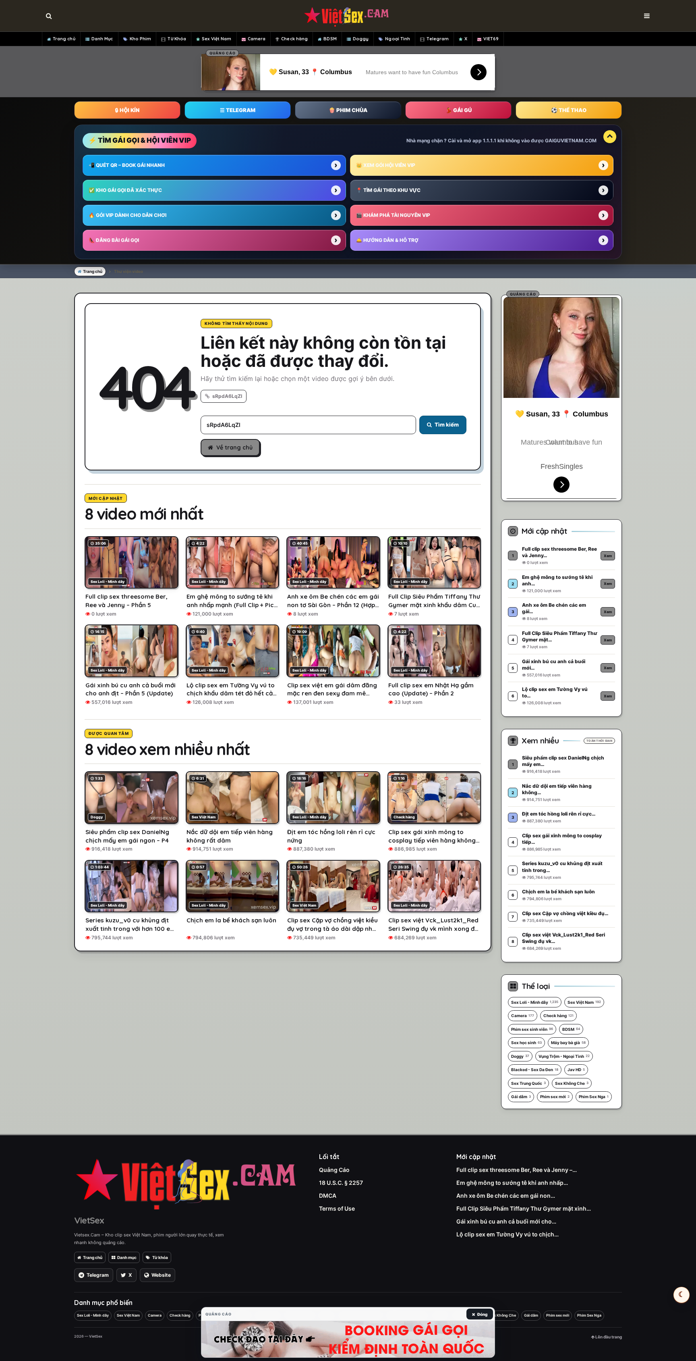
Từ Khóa (177, 39)
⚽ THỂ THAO (568, 110)
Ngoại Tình (397, 39)
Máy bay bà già (568, 1042)
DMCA (327, 1195)
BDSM (329, 39)
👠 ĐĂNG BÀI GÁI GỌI (114, 240)
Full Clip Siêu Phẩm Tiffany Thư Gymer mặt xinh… (523, 1208)
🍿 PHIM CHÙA (348, 110)
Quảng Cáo (334, 1169)
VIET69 (491, 39)
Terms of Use (337, 1208)
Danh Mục (102, 39)
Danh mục (127, 1257)
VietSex (89, 1220)
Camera (257, 39)
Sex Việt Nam (216, 39)
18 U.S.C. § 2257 (341, 1182)
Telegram (438, 39)
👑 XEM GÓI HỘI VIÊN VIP (385, 165)
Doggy (361, 39)
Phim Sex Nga (594, 1096)
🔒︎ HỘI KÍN (127, 110)
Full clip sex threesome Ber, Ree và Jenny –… (516, 1169)
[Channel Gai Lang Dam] (348, 1339)
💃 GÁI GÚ (458, 110)
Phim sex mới (555, 1096)
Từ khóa (160, 1257)
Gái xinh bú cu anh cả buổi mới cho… (506, 1221)
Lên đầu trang (608, 1336)
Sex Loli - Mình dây (534, 1002)
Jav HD (576, 1069)
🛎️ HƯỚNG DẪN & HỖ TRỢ (387, 240)
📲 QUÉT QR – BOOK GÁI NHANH (127, 165)
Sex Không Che (571, 1083)
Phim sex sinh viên (532, 1029)
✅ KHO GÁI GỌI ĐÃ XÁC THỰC (125, 190)
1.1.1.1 (489, 140)
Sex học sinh (526, 1042)
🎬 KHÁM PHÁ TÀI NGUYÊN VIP (393, 215)
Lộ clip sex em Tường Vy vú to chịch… (507, 1234)
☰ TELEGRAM (237, 110)
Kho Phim (140, 39)
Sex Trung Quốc (528, 1083)
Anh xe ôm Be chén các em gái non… (505, 1195)
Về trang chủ (234, 447)
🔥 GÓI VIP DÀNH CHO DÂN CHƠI (127, 215)
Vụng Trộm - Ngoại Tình (564, 1056)
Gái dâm (521, 1096)
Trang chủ (64, 39)
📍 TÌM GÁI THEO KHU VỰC (388, 190)
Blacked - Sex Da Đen (534, 1069)
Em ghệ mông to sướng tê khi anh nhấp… (512, 1182)
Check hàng (294, 39)
